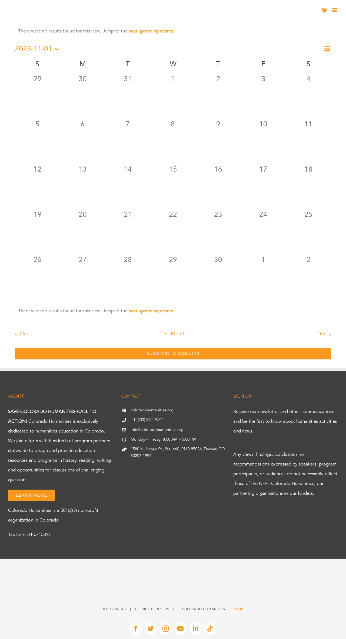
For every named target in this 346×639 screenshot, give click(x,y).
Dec (321, 334)
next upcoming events (151, 31)
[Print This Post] (173, 568)
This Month (173, 334)
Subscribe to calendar (173, 353)
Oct (24, 334)
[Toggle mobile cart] (324, 10)
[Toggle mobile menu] (335, 10)
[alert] (173, 31)
